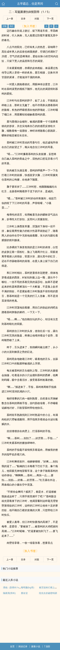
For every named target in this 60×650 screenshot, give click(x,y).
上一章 (9, 18)
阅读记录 (22, 646)
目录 (23, 18)
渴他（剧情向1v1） (12, 587)
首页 (12, 646)
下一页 (50, 18)
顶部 (48, 646)
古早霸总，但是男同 (30, 3)
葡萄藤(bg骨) (27, 587)
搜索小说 (35, 646)
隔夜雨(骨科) (9, 593)
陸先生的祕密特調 (48, 593)
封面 (37, 18)
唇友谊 (24, 593)
